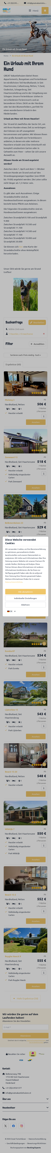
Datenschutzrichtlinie (13, 582)
